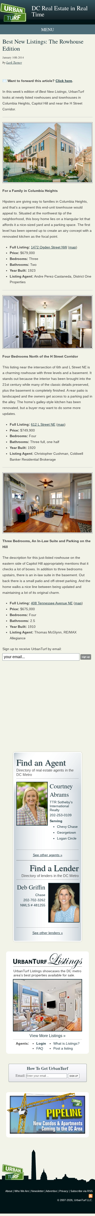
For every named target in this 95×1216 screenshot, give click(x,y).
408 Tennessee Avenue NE (52, 603)
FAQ (39, 1048)
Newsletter (37, 1191)
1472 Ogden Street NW (49, 247)
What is (66, 1043)
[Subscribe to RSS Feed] (91, 1195)
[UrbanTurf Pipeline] (47, 1136)
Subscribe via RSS (81, 1191)
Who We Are (21, 1191)
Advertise (51, 1191)
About (8, 1191)
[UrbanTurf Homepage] (25, 19)
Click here (64, 81)
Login (41, 1043)
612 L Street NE (43, 424)
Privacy (63, 1191)
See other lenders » (47, 933)
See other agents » (47, 855)
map (72, 247)
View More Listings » (47, 1036)
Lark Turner (14, 62)
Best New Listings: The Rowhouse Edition (43, 44)
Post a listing (63, 1048)
